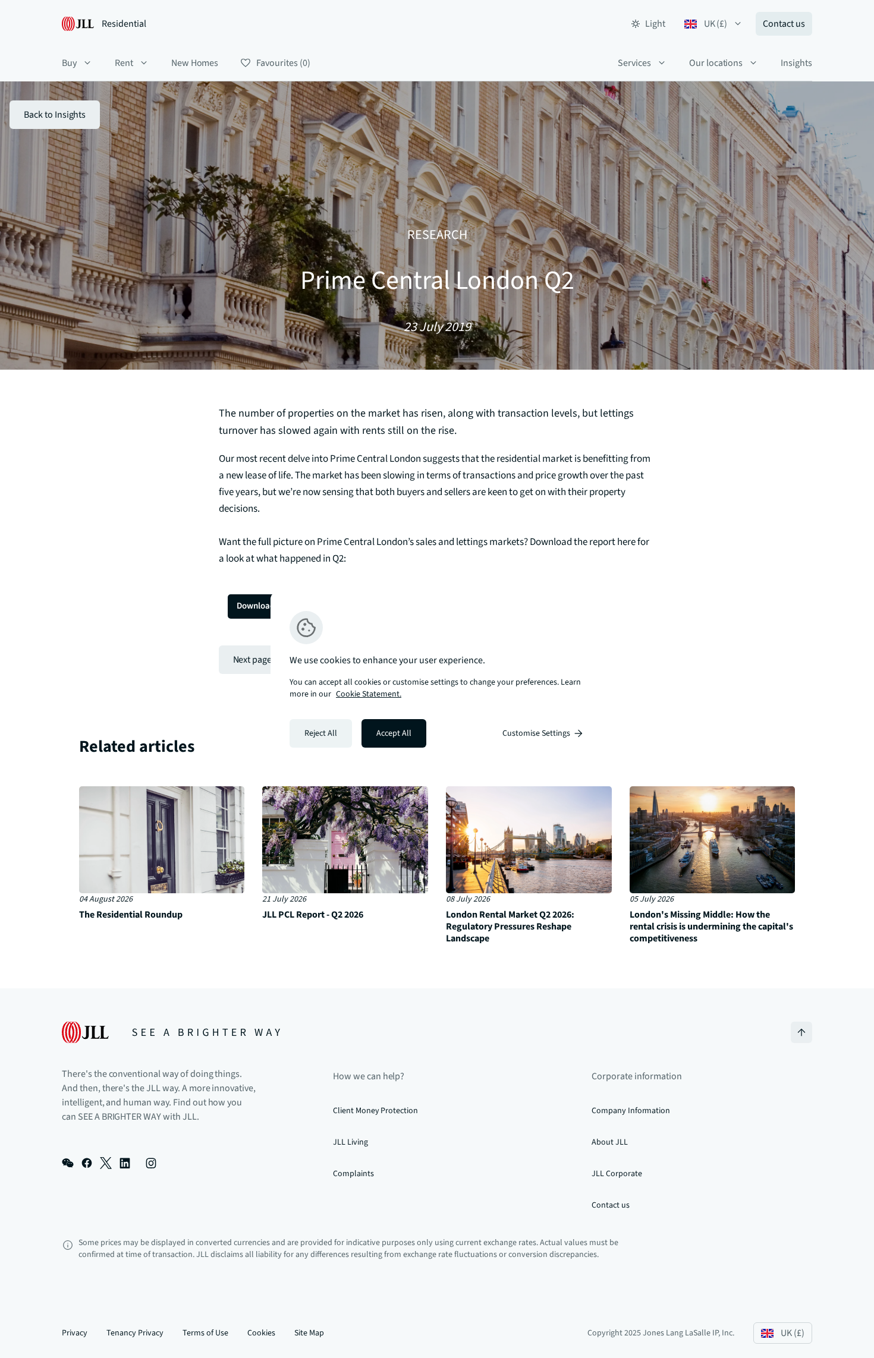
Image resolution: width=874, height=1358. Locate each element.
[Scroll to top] (801, 1032)
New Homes (195, 63)
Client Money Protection (375, 1111)
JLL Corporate (617, 1174)
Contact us (784, 23)
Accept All (393, 733)
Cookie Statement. (368, 694)
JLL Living (350, 1142)
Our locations (716, 63)
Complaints (353, 1174)
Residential (124, 23)
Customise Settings (536, 733)
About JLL (610, 1142)
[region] (437, 679)
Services (634, 63)
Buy (69, 63)
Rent (124, 63)
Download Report (270, 606)
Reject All (320, 733)
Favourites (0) (283, 63)
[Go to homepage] (171, 1032)
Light (655, 23)
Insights (796, 63)
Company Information (631, 1111)
